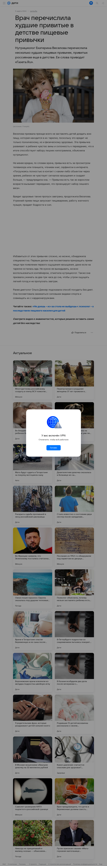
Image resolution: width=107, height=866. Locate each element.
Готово (53, 448)
